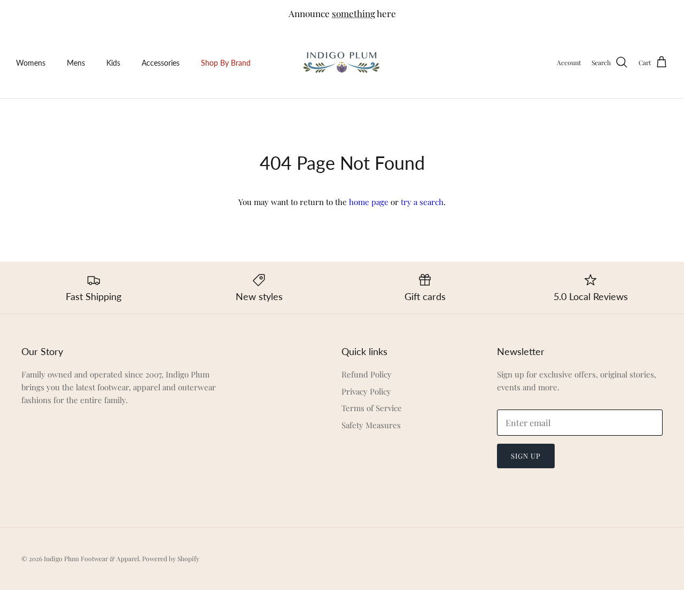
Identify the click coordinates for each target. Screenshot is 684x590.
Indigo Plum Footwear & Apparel (91, 558)
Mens (76, 62)
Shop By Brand (226, 62)
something (353, 13)
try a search (422, 201)
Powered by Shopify (170, 558)
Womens (30, 62)
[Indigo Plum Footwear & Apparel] (342, 63)
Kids (113, 62)
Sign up (526, 455)
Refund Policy (366, 374)
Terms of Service (371, 408)
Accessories (161, 62)
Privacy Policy (366, 391)
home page (368, 201)
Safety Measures (371, 425)
